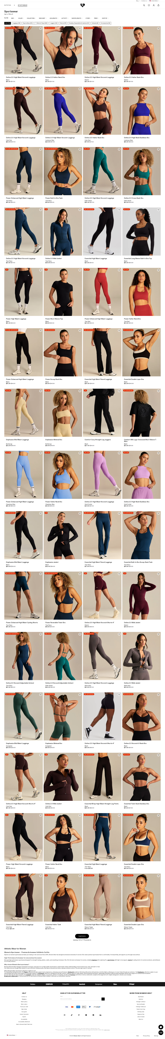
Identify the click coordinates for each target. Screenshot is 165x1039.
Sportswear (141, 996)
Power (26, 972)
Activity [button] (64, 18)
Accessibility (24, 1019)
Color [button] (20, 18)
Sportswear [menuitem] (22, 5)
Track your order (24, 1006)
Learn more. (107, 1030)
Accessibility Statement (24, 1021)
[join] (103, 999)
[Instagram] (64, 1015)
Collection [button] (30, 18)
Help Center (24, 1009)
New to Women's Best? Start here (24, 1024)
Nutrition (141, 999)
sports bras (110, 960)
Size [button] (12, 18)
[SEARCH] (144, 5)
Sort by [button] (104, 18)
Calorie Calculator (24, 1014)
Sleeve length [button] (76, 18)
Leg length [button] (53, 18)
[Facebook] (79, 1015)
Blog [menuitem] (137, 1)
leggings (94, 960)
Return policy (24, 1001)
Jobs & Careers (141, 1016)
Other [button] (88, 18)
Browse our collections (11, 976)
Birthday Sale (141, 1011)
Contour (72, 975)
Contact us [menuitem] (144, 1)
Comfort (28, 975)
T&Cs (137, 1035)
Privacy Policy (146, 1035)
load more (82, 936)
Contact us (24, 996)
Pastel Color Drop (141, 1009)
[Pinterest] (93, 1015)
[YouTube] (86, 1015)
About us (141, 1019)
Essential (41, 973)
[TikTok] (71, 1015)
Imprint (24, 1016)
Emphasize (141, 972)
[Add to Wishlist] (40, 28)
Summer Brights (141, 1004)
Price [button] (96, 18)
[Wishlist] (149, 5)
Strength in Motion (140, 1001)
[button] (154, 1)
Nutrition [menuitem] (7, 5)
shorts (130, 960)
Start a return (24, 1004)
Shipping (24, 999)
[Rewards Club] (160, 1032)
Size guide (24, 1011)
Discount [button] (42, 18)
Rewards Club (141, 1014)
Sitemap (156, 1035)
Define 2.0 (71, 972)
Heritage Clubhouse (141, 1006)
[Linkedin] (100, 1015)
